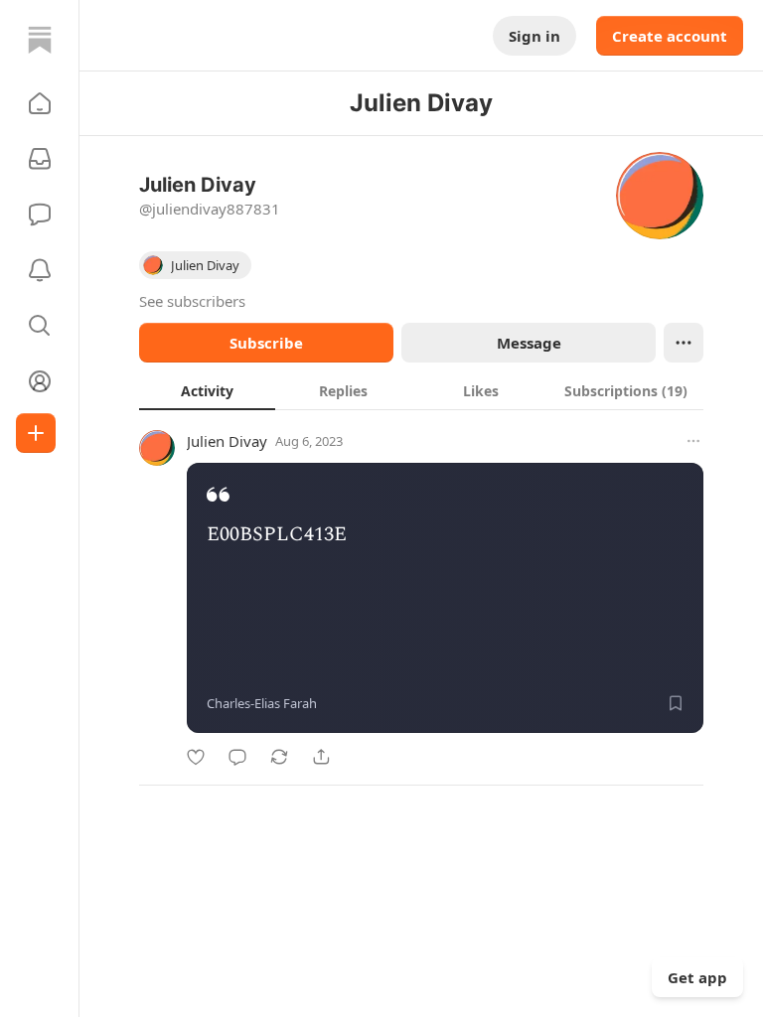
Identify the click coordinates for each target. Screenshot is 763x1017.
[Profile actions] (683, 343)
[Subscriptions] (40, 159)
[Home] (40, 40)
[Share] (321, 757)
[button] (40, 103)
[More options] (693, 441)
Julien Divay (227, 441)
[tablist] (421, 390)
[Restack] (279, 757)
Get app (697, 977)
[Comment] (237, 757)
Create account (669, 36)
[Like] (196, 757)
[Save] (675, 703)
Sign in (534, 36)
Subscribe (266, 343)
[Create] (36, 433)
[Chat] (40, 214)
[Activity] (40, 270)
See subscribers (192, 301)
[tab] (207, 390)
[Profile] (40, 381)
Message (529, 343)
